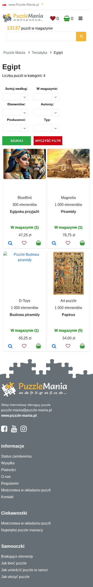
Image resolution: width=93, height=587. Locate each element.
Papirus (68, 315)
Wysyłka (8, 463)
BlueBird (25, 198)
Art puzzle (68, 301)
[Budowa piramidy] (10, 347)
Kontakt (7, 497)
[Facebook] (4, 431)
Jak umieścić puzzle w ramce (24, 570)
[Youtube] (14, 431)
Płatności (8, 470)
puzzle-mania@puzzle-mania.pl (26, 410)
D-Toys (24, 301)
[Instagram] (24, 431)
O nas (6, 477)
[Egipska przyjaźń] (10, 243)
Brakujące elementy (17, 556)
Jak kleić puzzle (14, 563)
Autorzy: (47, 104)
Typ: (47, 120)
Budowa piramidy (25, 315)
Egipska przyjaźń (24, 212)
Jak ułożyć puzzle (15, 577)
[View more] (24, 178)
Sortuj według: (16, 88)
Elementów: (16, 104)
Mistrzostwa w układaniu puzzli (26, 490)
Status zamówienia (16, 456)
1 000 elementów (68, 205)
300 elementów (24, 205)
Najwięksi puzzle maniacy (22, 530)
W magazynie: (47, 88)
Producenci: (16, 120)
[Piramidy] (54, 243)
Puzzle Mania (14, 53)
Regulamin (10, 483)
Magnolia (68, 198)
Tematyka (39, 53)
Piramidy (68, 212)
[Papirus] (54, 347)
